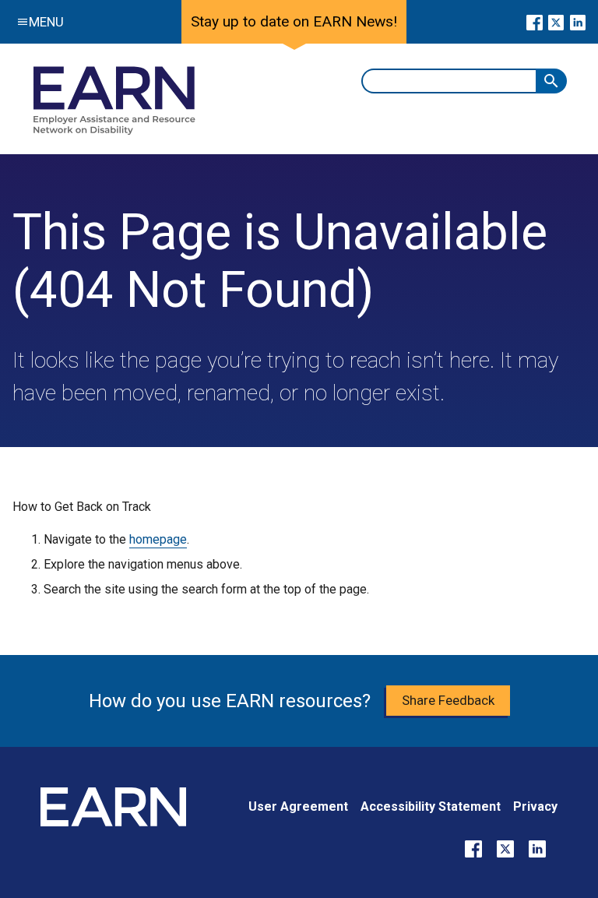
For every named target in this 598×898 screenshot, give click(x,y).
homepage (158, 539)
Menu (46, 22)
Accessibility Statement (431, 806)
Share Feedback (448, 700)
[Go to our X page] (556, 22)
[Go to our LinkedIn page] (577, 22)
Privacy (535, 806)
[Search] (551, 81)
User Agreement (298, 806)
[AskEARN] (113, 131)
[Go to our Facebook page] (534, 22)
